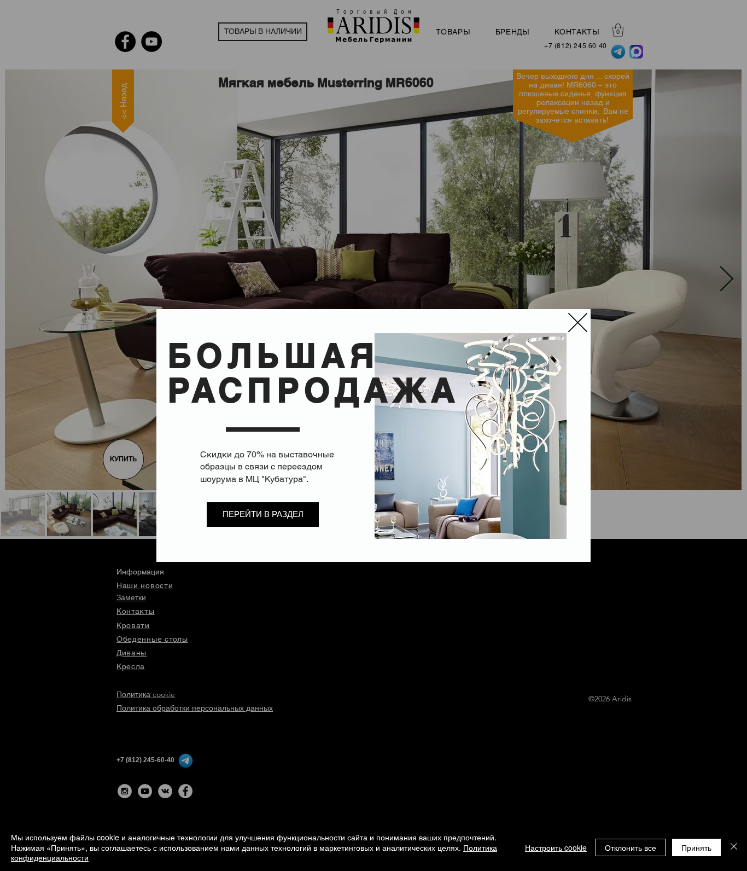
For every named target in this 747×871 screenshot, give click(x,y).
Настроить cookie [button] (556, 847)
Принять (696, 847)
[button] (577, 322)
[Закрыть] (733, 847)
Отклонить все (630, 847)
